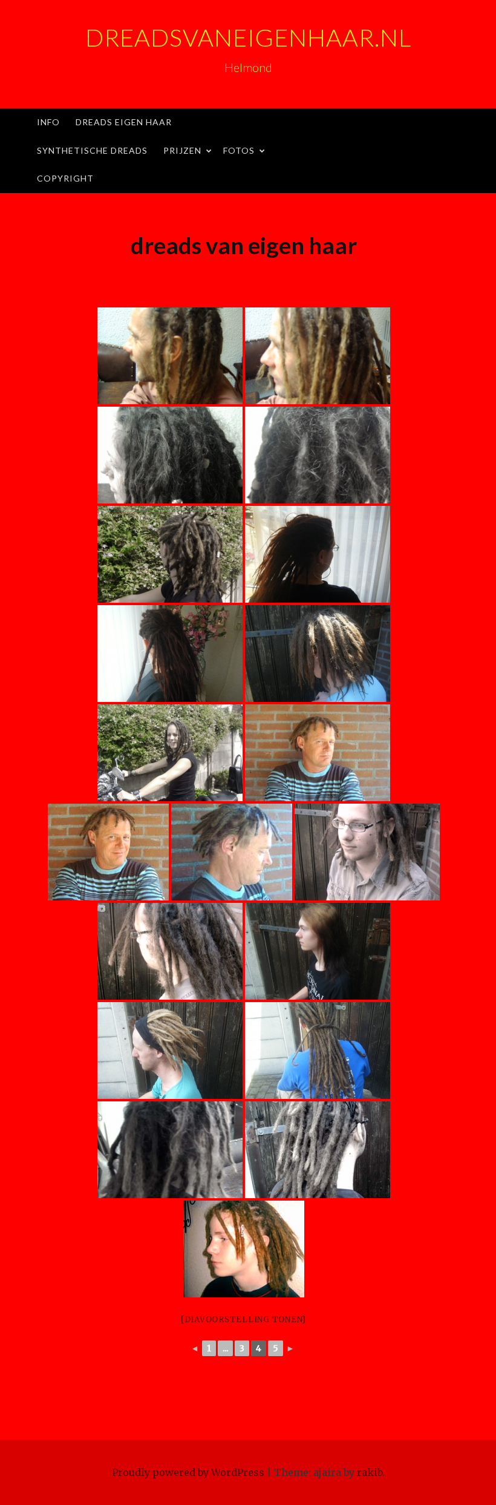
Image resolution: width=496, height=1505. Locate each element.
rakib (369, 1472)
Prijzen (182, 150)
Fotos (239, 150)
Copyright (65, 178)
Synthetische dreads (92, 150)
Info (48, 122)
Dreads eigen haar (124, 122)
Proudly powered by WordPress (188, 1472)
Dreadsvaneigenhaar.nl (248, 37)
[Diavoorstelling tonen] (243, 1319)
